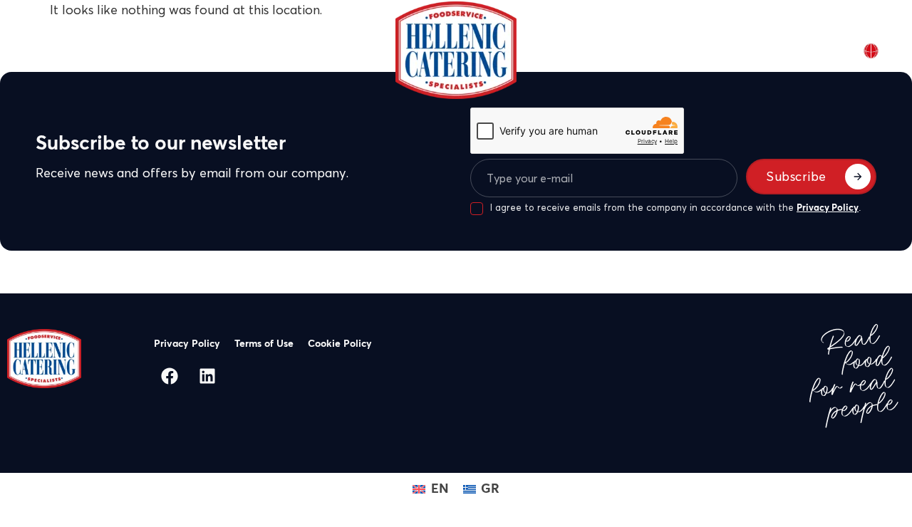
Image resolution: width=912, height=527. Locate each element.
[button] (122, 49)
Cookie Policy (340, 344)
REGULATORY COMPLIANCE (617, 49)
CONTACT (726, 49)
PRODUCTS (197, 49)
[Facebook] (169, 376)
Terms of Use (264, 344)
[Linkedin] (207, 376)
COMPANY (116, 49)
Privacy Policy (828, 208)
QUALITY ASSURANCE (309, 49)
